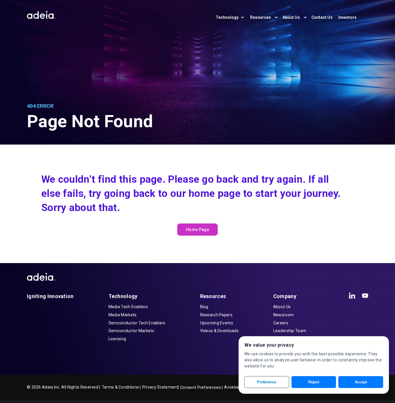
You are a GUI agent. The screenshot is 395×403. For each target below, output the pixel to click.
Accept (361, 382)
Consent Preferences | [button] (201, 387)
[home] (41, 13)
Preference (266, 382)
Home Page (197, 229)
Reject (313, 382)
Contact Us (322, 17)
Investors (347, 17)
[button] (233, 17)
